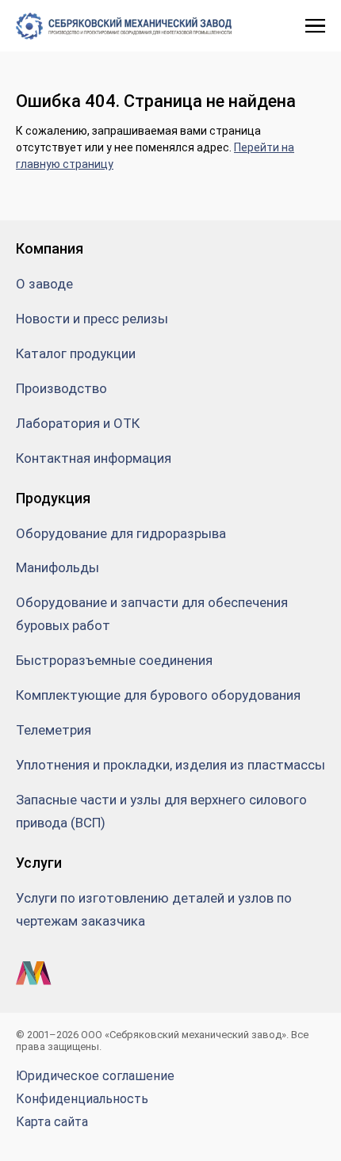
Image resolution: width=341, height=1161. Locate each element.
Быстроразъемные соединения (114, 660)
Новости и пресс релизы (92, 319)
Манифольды (57, 567)
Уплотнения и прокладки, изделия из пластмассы (170, 765)
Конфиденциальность (82, 1098)
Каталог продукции (76, 353)
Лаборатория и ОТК (78, 423)
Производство (61, 388)
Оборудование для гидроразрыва (121, 533)
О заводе (44, 284)
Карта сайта (52, 1121)
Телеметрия (53, 730)
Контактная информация (93, 458)
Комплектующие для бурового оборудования (158, 695)
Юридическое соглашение (95, 1075)
